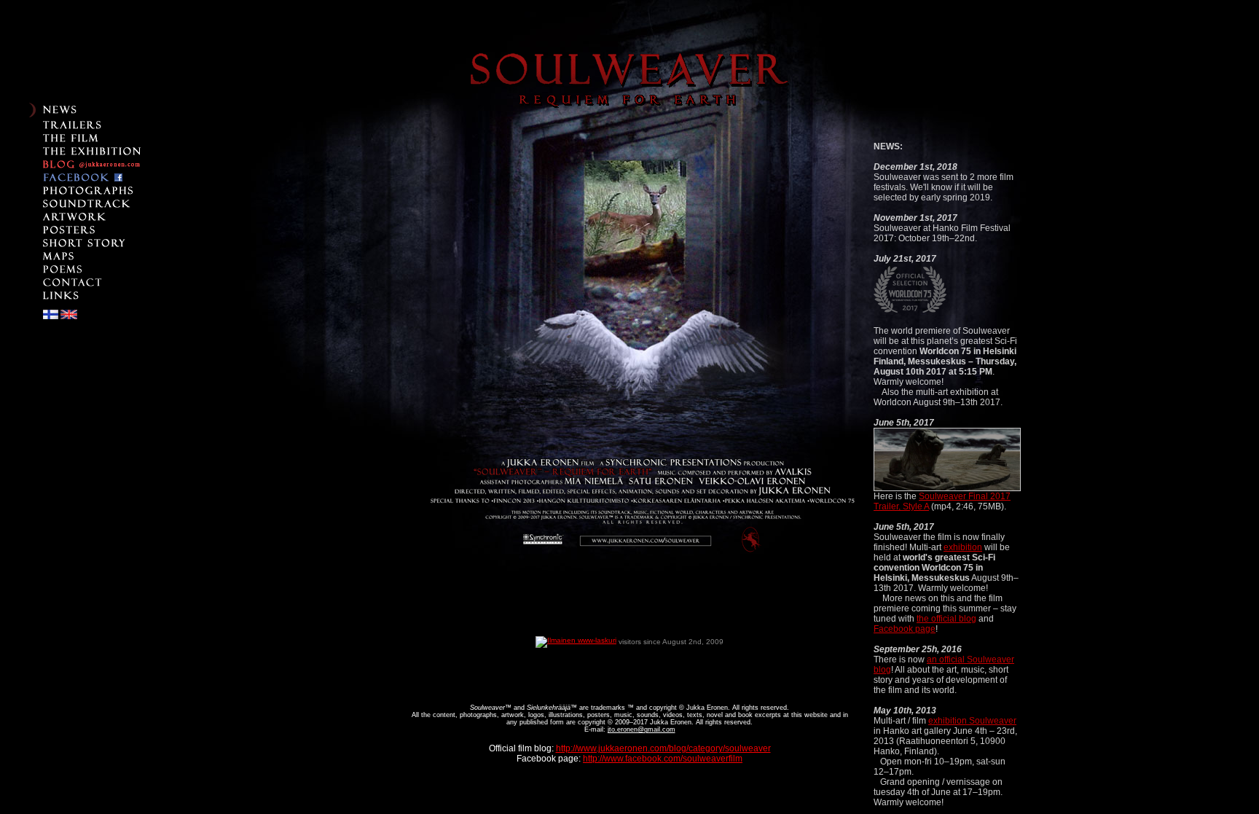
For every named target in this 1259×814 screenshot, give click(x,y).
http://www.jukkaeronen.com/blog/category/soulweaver (663, 748)
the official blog (946, 619)
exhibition (963, 547)
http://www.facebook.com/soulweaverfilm (662, 759)
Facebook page (905, 629)
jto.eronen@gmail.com (641, 729)
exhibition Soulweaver (972, 721)
